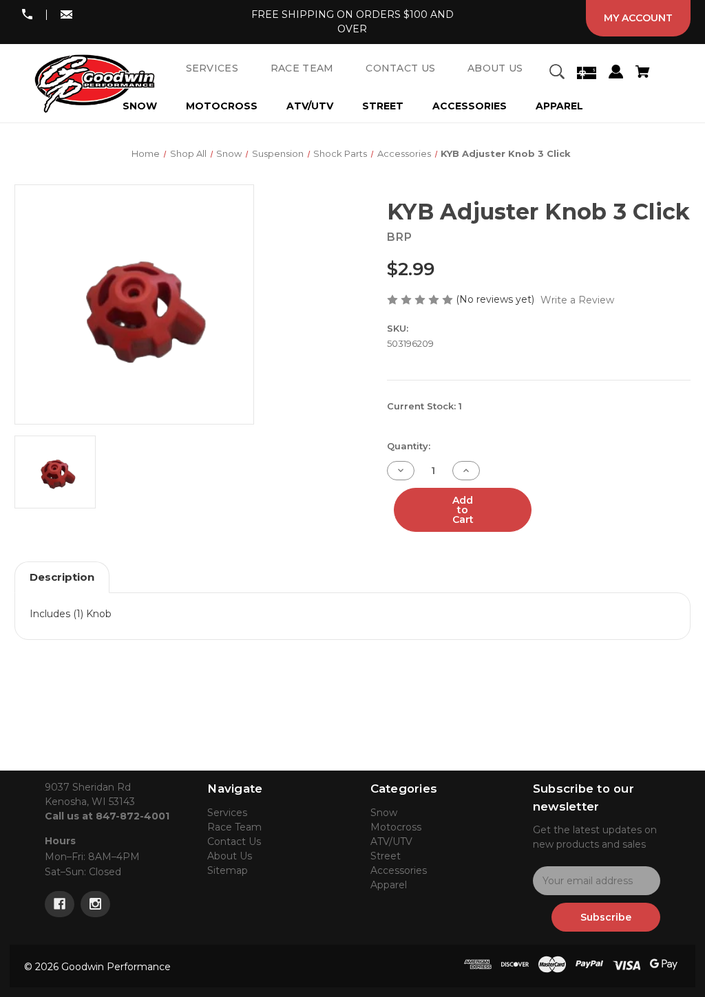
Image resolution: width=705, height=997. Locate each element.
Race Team (234, 827)
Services (227, 812)
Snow (383, 812)
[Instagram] (95, 904)
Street (382, 106)
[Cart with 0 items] (642, 73)
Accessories (469, 106)
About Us (229, 856)
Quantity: (408, 445)
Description (62, 576)
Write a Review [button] (577, 300)
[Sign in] (616, 73)
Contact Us (234, 841)
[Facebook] (59, 904)
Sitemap (227, 870)
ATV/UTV (309, 106)
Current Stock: (424, 405)
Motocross (221, 106)
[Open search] (557, 73)
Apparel (559, 106)
